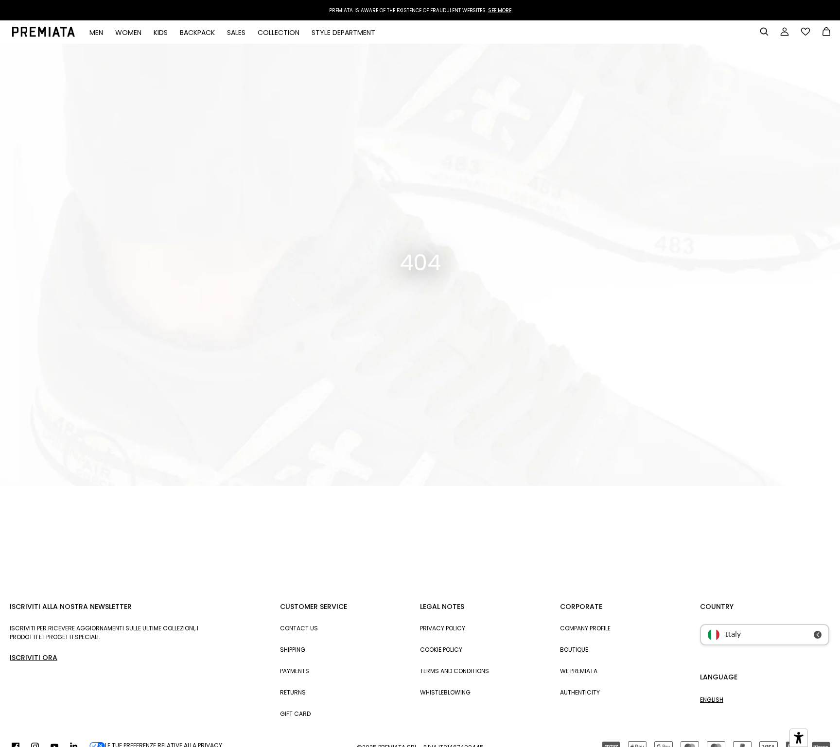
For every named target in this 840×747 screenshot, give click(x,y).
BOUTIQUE (574, 649)
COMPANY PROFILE (585, 628)
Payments (294, 671)
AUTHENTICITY (580, 692)
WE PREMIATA (578, 671)
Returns (293, 692)
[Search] (764, 31)
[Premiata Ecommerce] (43, 34)
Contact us (299, 628)
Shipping (292, 649)
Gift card (295, 714)
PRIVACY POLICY (442, 628)
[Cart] (826, 32)
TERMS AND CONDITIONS (454, 671)
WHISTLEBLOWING (445, 692)
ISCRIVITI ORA (33, 657)
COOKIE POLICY (441, 649)
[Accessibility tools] (798, 738)
